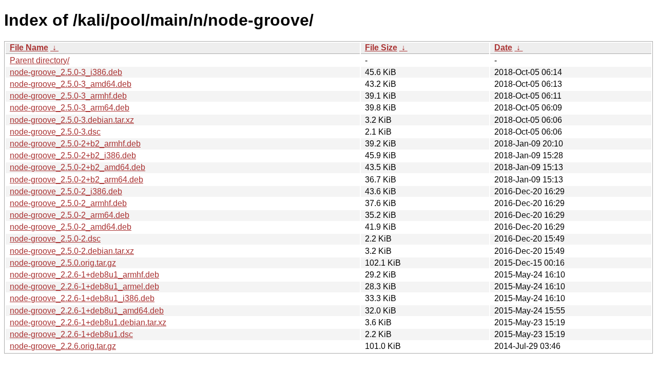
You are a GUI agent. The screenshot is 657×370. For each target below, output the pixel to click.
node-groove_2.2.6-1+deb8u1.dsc (71, 334)
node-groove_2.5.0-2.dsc (55, 238)
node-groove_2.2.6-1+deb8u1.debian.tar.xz (88, 322)
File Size (381, 47)
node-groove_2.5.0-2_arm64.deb (69, 215)
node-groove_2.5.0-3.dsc (55, 131)
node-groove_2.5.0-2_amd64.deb (70, 227)
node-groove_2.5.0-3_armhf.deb (68, 95)
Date (503, 47)
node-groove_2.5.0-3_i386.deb (66, 72)
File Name (29, 47)
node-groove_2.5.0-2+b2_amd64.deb (77, 167)
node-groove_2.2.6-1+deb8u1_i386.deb (82, 298)
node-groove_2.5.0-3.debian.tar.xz (72, 120)
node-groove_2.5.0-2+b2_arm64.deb (76, 179)
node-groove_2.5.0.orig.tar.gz (63, 262)
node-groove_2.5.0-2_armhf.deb (68, 203)
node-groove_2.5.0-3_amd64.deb (70, 84)
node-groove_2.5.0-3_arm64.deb (69, 107)
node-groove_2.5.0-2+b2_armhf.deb (75, 143)
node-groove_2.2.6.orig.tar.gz (63, 346)
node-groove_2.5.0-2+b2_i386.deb (73, 155)
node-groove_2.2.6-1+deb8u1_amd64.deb (87, 310)
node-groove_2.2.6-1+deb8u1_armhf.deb (84, 274)
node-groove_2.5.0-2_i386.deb (66, 191)
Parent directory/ (39, 60)
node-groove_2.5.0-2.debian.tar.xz (72, 251)
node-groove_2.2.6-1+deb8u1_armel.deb (84, 286)
